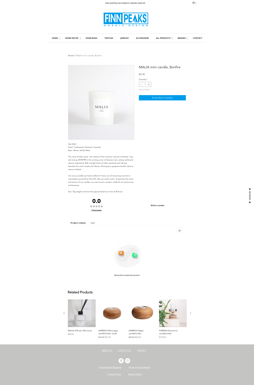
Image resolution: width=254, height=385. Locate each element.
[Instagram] (127, 360)
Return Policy (135, 374)
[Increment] (149, 84)
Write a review (157, 205)
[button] (195, 2)
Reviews (249, 195)
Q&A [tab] (92, 223)
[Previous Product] (64, 313)
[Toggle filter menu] (180, 231)
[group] (127, 320)
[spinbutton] (145, 84)
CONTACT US (124, 350)
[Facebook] (121, 360)
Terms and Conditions (139, 367)
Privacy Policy (114, 374)
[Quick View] (82, 313)
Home (71, 55)
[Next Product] (190, 313)
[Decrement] (141, 84)
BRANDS (142, 350)
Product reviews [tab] (78, 223)
